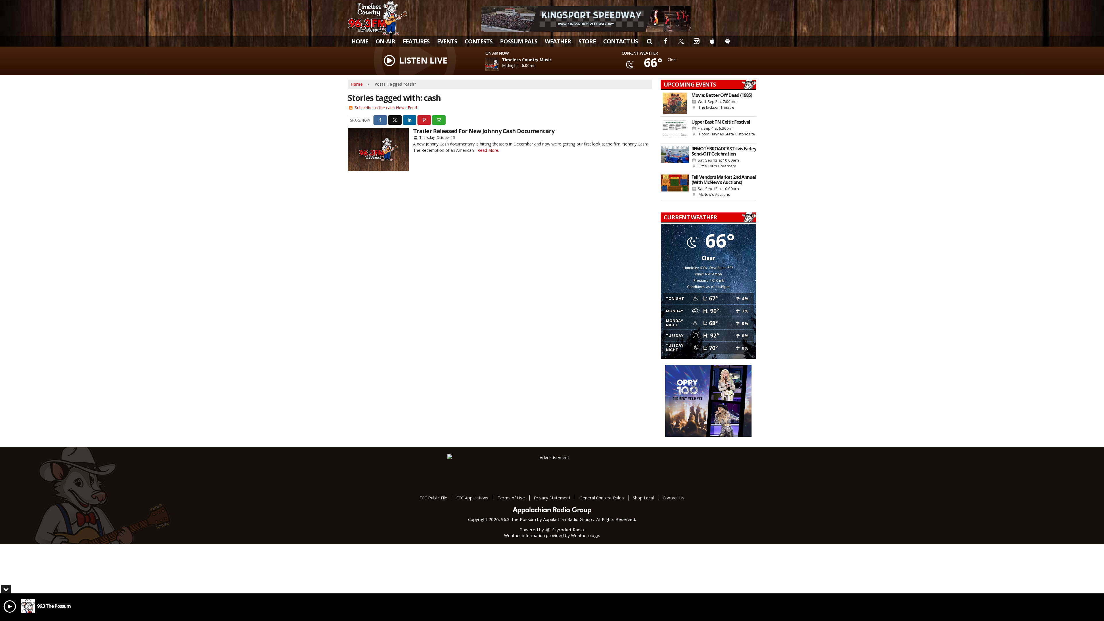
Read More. (488, 150)
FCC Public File (433, 498)
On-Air (385, 41)
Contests (478, 41)
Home (359, 41)
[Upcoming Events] (675, 103)
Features (416, 41)
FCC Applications (472, 498)
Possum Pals (518, 41)
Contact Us (620, 41)
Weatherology (585, 535)
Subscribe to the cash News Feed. (386, 107)
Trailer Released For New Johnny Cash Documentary (483, 131)
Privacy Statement (552, 498)
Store (587, 41)
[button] (649, 41)
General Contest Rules (601, 498)
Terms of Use (511, 498)
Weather (558, 41)
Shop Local (643, 498)
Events (447, 41)
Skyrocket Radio (567, 529)
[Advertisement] (586, 19)
